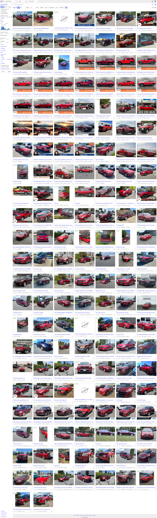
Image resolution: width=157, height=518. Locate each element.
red (2, 55)
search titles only (4, 9)
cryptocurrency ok (5, 65)
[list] (14, 8)
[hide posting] (31, 30)
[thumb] (16, 8)
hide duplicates (4, 13)
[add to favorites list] (14, 30)
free (2, 21)
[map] (21, 8)
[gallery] (18, 8)
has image (3, 10)
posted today (4, 12)
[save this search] (155, 4)
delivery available (5, 66)
